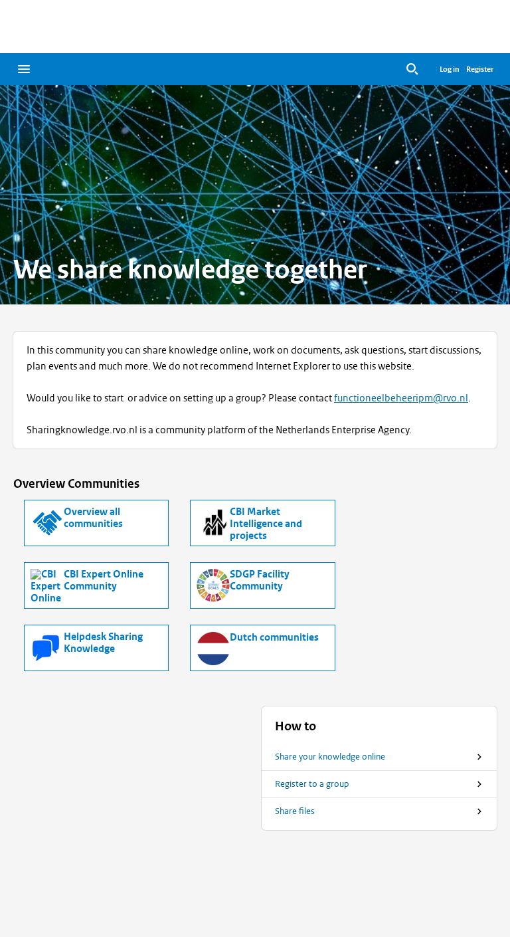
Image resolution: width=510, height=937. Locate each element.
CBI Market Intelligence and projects (266, 524)
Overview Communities (76, 483)
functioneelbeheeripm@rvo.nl (401, 398)
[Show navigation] (24, 69)
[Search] (412, 69)
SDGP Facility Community (260, 581)
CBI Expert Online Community (103, 581)
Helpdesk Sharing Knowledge (103, 643)
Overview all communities (93, 518)
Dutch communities (274, 638)
